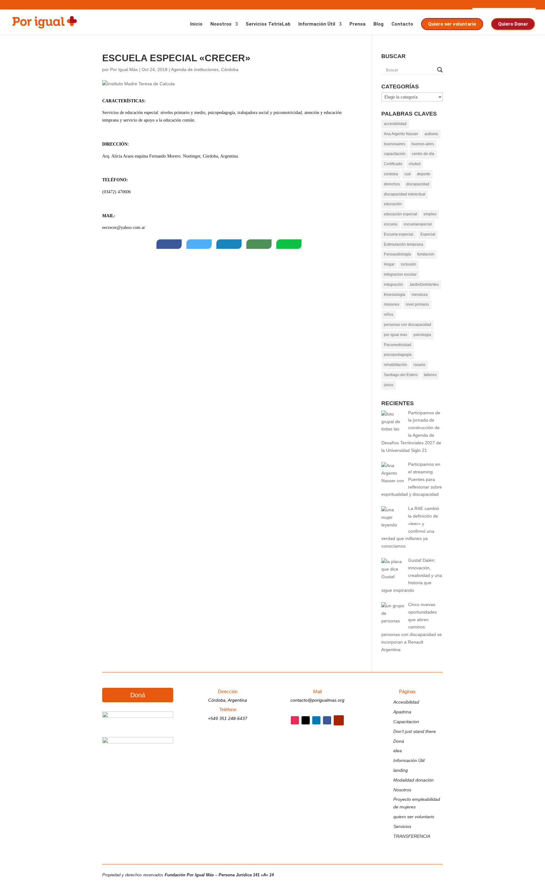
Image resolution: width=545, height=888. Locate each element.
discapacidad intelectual (404, 194)
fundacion (425, 254)
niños (388, 314)
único (388, 385)
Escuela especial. (399, 234)
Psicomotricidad (397, 345)
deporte (423, 174)
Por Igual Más (124, 69)
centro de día (423, 154)
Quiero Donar (512, 24)
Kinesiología (394, 294)
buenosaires (394, 144)
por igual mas (395, 335)
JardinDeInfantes (424, 284)
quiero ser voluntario (413, 816)
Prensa (357, 24)
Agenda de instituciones (195, 69)
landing (400, 770)
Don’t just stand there (414, 731)
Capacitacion (406, 721)
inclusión (408, 264)
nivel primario (417, 304)
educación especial (400, 214)
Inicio (196, 24)
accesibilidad (395, 124)
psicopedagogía (398, 354)
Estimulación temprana (403, 244)
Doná (137, 695)
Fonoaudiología (397, 254)
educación (393, 204)
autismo (431, 134)
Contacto (402, 24)
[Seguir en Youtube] (339, 720)
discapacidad (417, 184)
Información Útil (316, 24)
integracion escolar (400, 274)
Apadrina (402, 711)
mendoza (420, 294)
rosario (419, 365)
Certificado (393, 164)
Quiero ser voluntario (451, 24)
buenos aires (423, 144)
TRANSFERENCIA (411, 836)
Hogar (389, 264)
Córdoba (229, 69)
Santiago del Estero (401, 375)
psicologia (422, 335)
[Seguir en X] (306, 720)
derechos (392, 184)
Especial (427, 234)
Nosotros (220, 24)
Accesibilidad (406, 702)
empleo (430, 214)
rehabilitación (395, 365)
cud (407, 174)
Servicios (402, 826)
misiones (391, 304)
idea (397, 750)
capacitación (395, 154)
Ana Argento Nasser (401, 134)
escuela (390, 224)
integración (393, 284)
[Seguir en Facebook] (327, 720)
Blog (378, 24)
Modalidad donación (413, 780)
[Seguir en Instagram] (295, 720)
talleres (430, 375)
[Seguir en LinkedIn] (316, 720)
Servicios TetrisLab (268, 24)
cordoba (391, 174)
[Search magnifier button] (440, 69)
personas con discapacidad (407, 324)
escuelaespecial (418, 224)
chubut (414, 164)
